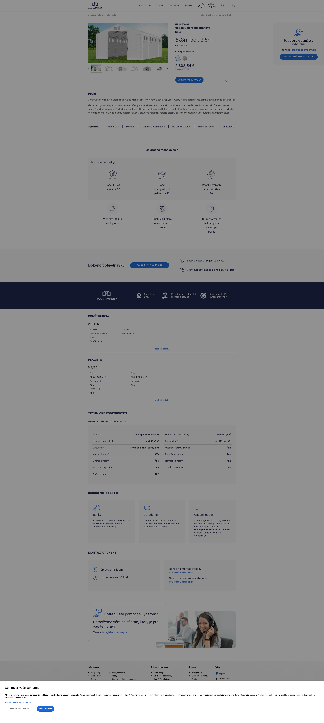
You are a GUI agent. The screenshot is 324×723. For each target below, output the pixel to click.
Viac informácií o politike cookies (18, 702)
